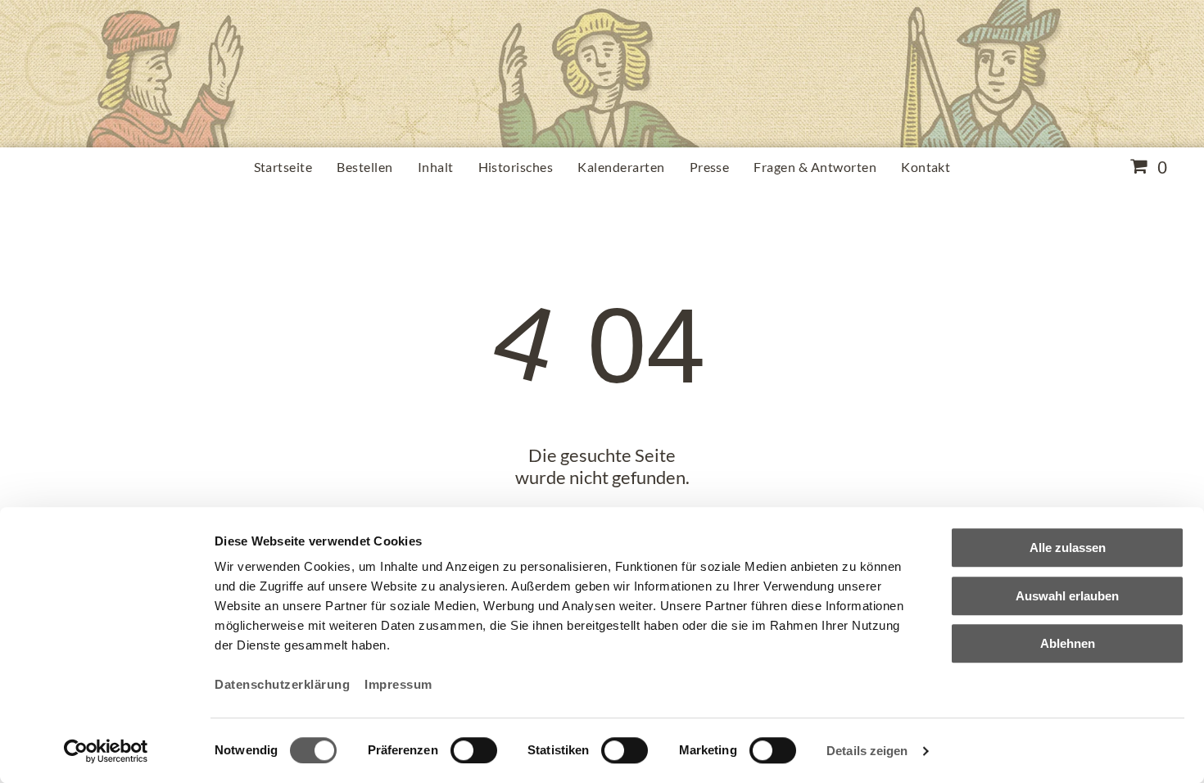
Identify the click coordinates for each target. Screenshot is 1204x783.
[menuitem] (283, 167)
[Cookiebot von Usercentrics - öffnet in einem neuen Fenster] (106, 751)
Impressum (398, 684)
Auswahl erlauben (1067, 596)
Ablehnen (1067, 643)
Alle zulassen (1068, 547)
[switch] (473, 750)
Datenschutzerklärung (282, 684)
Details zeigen (867, 751)
